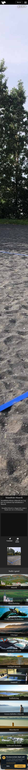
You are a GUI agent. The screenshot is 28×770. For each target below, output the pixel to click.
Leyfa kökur (20, 766)
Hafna (7, 766)
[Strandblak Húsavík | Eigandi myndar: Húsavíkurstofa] (14, 564)
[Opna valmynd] (25, 2)
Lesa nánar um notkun (11, 762)
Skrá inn (19, 2)
